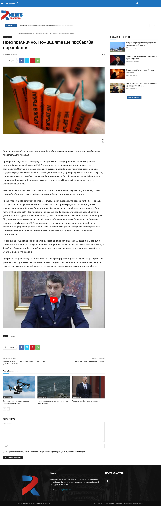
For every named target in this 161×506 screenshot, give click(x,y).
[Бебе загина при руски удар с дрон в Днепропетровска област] (19, 387)
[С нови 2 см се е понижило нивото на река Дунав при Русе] (53, 387)
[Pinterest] (32, 60)
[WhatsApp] (37, 60)
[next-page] (8, 408)
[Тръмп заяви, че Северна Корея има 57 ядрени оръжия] (117, 60)
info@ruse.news (65, 490)
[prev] (150, 25)
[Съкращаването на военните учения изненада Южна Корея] (117, 88)
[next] (154, 25)
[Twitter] (27, 60)
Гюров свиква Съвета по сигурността (85, 401)
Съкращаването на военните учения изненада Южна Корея (45, 25)
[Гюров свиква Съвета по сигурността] (88, 387)
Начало (20, 33)
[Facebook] (137, 4)
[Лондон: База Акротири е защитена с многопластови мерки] (117, 47)
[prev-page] (4, 408)
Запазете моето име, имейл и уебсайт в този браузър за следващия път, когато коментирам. (46, 452)
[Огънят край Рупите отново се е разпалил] (117, 74)
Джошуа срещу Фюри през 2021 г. (89, 361)
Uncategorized (29, 33)
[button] (18, 3)
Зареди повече (133, 97)
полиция (12, 336)
